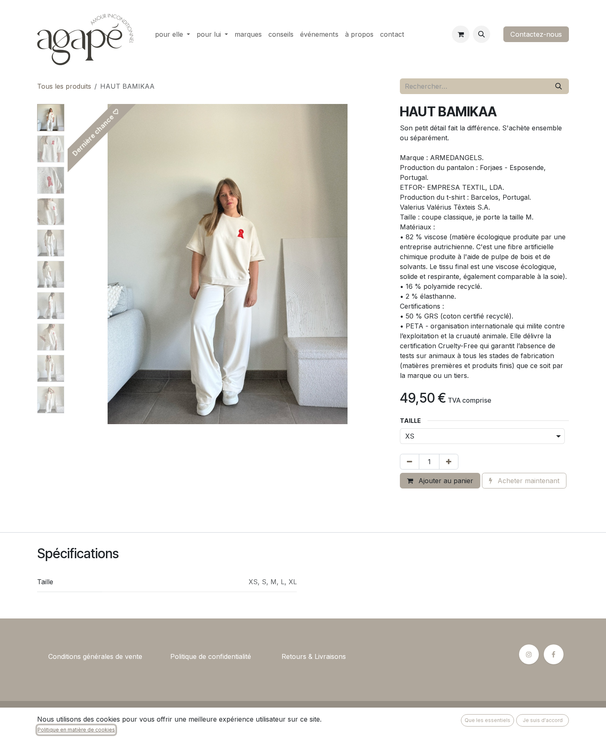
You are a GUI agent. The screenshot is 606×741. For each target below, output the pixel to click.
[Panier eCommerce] (460, 34)
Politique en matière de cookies (76, 730)
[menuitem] (172, 34)
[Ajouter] (448, 462)
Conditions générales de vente (95, 656)
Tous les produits (64, 86)
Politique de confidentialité (210, 656)
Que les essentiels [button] (487, 720)
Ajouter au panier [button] (444, 481)
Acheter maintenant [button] (527, 481)
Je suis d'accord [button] (543, 720)
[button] (481, 34)
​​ (156, 656)
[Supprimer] (409, 462)
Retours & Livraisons (314, 656)
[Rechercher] (558, 86)
